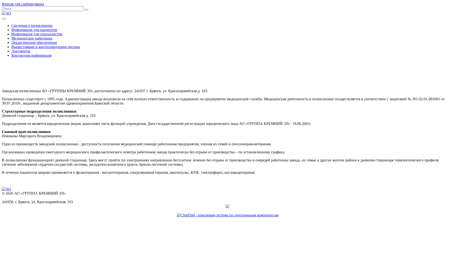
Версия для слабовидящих (23, 4)
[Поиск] (86, 9)
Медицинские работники (31, 38)
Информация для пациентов (34, 30)
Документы (20, 51)
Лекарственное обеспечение (34, 43)
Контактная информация (31, 55)
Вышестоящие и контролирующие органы (45, 47)
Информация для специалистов (36, 34)
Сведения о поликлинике (32, 25)
